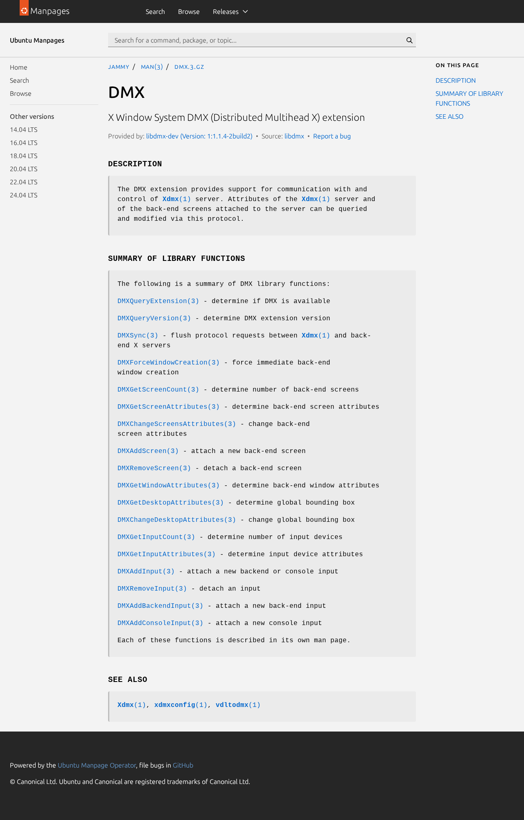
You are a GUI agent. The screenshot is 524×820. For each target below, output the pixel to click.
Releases (226, 11)
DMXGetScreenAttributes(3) (168, 407)
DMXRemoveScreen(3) (154, 468)
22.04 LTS (23, 182)
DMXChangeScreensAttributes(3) (176, 424)
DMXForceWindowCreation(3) (168, 363)
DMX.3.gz (189, 66)
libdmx (294, 136)
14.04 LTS (23, 129)
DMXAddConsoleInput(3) (160, 623)
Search (155, 11)
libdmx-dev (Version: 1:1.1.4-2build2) (199, 136)
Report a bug (332, 136)
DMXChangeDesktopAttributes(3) (176, 520)
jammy (118, 66)
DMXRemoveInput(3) (152, 589)
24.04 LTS (23, 195)
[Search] (409, 40)
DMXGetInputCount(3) (156, 537)
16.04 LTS (23, 142)
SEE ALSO (449, 116)
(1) (177, 199)
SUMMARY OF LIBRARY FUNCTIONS (469, 98)
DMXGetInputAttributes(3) (166, 554)
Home (18, 67)
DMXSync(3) (137, 336)
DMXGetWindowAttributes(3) (168, 485)
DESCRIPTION (456, 80)
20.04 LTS (23, 168)
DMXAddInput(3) (146, 571)
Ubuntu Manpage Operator (97, 765)
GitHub (183, 765)
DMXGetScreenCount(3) (158, 390)
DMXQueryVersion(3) (154, 318)
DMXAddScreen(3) (148, 451)
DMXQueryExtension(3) (158, 301)
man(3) (152, 66)
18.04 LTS (23, 155)
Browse (189, 11)
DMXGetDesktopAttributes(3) (170, 503)
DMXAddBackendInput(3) (160, 606)
